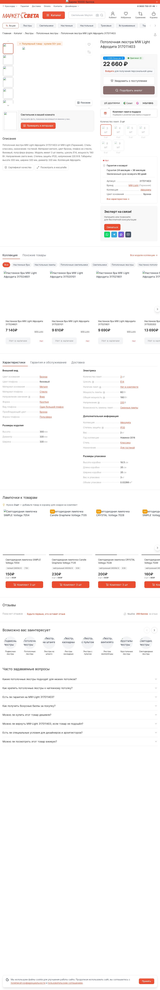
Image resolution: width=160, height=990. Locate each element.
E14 (122, 381)
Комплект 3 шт (26, 584)
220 (122, 402)
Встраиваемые (127, 25)
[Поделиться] (155, 34)
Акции (12, 25)
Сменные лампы (129, 407)
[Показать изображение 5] (8, 93)
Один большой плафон (52, 406)
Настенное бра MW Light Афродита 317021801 (116, 323)
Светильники (46, 25)
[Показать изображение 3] (8, 71)
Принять (146, 981)
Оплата (47, 6)
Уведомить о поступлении (131, 80)
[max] (121, 234)
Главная (6, 33)
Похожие (85, 102)
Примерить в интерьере (40, 125)
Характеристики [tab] (13, 362)
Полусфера (46, 416)
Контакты (58, 6)
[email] (128, 234)
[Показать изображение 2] (8, 60)
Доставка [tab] (78, 362)
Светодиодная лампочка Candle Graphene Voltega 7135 (69, 561)
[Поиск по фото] (97, 15)
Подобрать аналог (131, 90)
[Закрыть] (157, 2)
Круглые (44, 401)
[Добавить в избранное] (89, 44)
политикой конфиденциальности (28, 983)
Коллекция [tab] (10, 255)
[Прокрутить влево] (150, 25)
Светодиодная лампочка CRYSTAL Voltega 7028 (116, 561)
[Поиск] (101, 15)
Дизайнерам (71, 6)
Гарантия (25, 6)
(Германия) (145, 185)
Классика (125, 442)
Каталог (18, 33)
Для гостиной (127, 447)
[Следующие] (154, 630)
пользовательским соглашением (65, 983)
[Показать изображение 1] (8, 48)
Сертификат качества (19, 167)
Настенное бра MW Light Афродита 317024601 (24, 323)
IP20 (122, 427)
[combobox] (87, 15)
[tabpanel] (80, 305)
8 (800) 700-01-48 (146, 6)
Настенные (67, 25)
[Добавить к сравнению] (89, 52)
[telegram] (114, 234)
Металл (44, 386)
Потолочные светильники (74, 264)
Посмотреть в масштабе (53, 167)
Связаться (112, 227)
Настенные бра (21, 264)
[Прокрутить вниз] (8, 105)
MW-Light (133, 185)
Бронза (43, 376)
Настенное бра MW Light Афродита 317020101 (70, 323)
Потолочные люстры (47, 33)
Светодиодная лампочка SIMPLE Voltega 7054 (23, 561)
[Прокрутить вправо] (155, 25)
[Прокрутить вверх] (8, 41)
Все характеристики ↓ (118, 199)
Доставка (36, 6)
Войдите (109, 71)
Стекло (43, 391)
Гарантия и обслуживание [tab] (48, 362)
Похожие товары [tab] (34, 255)
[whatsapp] (107, 234)
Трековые (106, 25)
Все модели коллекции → (144, 255)
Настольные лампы (45, 264)
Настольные (86, 25)
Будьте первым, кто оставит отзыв (46, 614)
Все (6, 264)
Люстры (27, 25)
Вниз (42, 396)
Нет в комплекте (129, 386)
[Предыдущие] (147, 630)
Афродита (146, 189)
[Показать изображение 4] (8, 82)
